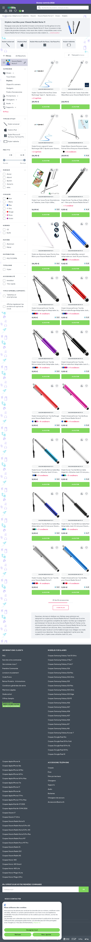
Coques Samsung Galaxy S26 (59, 668)
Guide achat (7, 694)
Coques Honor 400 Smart (12, 864)
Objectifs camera (13, 84)
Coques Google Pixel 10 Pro (58, 750)
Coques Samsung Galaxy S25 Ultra (61, 690)
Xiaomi (33, 16)
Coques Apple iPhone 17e (11, 783)
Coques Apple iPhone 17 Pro (12, 796)
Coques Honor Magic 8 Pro (12, 877)
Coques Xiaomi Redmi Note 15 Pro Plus (16, 834)
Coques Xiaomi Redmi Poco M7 (13, 838)
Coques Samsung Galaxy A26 (59, 720)
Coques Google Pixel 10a (57, 737)
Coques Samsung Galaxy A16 (59, 728)
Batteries (51, 793)
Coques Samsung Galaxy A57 (59, 707)
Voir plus (61, 607)
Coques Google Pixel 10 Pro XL (59, 746)
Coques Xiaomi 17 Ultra (11, 817)
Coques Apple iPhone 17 (11, 787)
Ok (84, 889)
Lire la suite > (55, 33)
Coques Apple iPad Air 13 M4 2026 (14, 808)
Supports (51, 785)
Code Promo (7, 677)
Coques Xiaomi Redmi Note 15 (13, 821)
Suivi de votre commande (11, 660)
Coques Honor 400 (9, 860)
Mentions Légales (9, 690)
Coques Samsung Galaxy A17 (59, 724)
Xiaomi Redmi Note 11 (45, 16)
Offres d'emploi (8, 698)
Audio (50, 789)
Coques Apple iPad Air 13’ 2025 (13, 804)
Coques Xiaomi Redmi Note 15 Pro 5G (16, 826)
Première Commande (10, 668)
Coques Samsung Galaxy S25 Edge (61, 694)
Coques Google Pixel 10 (56, 754)
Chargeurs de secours (56, 798)
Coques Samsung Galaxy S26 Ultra (61, 677)
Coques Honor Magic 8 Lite (12, 873)
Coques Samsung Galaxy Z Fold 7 (60, 664)
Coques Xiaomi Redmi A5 (11, 856)
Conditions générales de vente (14, 686)
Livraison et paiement (10, 673)
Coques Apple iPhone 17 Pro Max (14, 800)
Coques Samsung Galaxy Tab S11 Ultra (62, 656)
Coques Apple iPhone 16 (11, 761)
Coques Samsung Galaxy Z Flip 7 (60, 660)
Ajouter (46, 107)
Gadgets (9, 88)
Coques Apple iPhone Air (11, 791)
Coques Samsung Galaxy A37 (59, 716)
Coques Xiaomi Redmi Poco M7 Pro (15, 843)
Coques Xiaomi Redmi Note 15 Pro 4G (16, 830)
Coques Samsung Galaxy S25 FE (60, 698)
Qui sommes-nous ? (9, 664)
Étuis (49, 772)
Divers (57, 16)
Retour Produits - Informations (13, 681)
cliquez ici (36, 922)
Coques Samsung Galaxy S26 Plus (60, 673)
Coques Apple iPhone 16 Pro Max (14, 778)
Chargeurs (52, 781)
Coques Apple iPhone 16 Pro (12, 774)
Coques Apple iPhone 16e (11, 766)
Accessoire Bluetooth (56, 802)
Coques (51, 768)
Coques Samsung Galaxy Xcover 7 (61, 733)
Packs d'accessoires (14, 92)
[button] (46, 98)
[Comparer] (52, 62)
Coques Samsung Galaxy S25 (59, 681)
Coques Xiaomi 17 (9, 813)
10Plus (6, 112)
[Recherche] (39, 8)
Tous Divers (10, 77)
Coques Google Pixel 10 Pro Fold (59, 741)
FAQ (3, 656)
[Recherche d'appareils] (25, 63)
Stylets (64, 16)
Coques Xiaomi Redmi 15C (12, 851)
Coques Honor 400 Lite (11, 868)
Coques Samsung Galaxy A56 (59, 703)
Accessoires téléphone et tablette (15, 16)
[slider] (4, 160)
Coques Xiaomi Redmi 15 (11, 847)
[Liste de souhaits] (15, 11)
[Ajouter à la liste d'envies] (57, 62)
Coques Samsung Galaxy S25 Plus (60, 686)
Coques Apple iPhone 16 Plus (12, 770)
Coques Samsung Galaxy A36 (59, 711)
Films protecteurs (54, 776)
